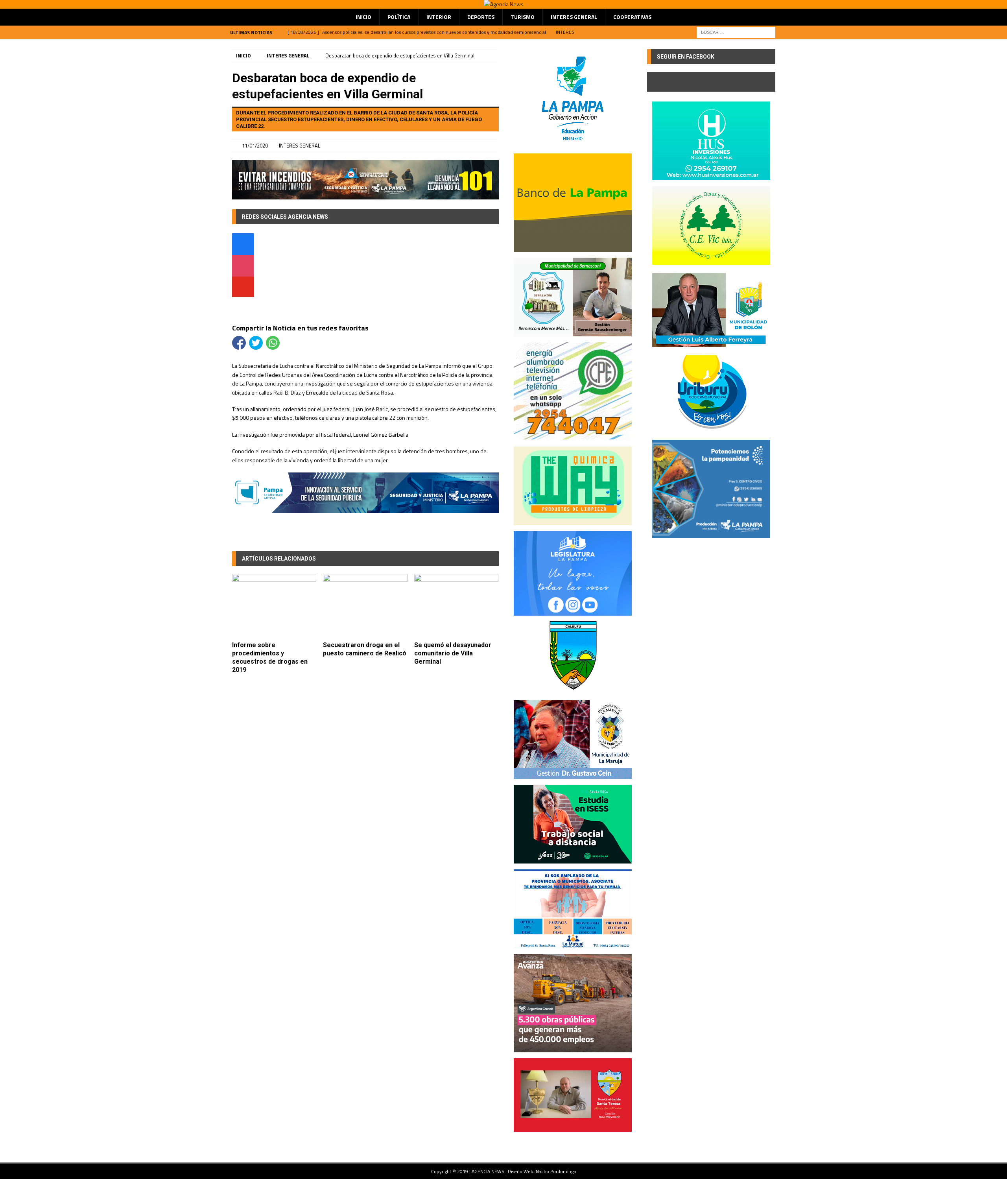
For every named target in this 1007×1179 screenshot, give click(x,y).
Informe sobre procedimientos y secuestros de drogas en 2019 (270, 657)
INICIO (363, 17)
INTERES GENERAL (574, 17)
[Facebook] (243, 245)
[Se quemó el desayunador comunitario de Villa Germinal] (456, 605)
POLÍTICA (398, 17)
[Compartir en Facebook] (239, 343)
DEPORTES (480, 17)
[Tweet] (256, 343)
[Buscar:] (736, 32)
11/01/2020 (255, 145)
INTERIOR (438, 17)
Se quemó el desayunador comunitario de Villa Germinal (452, 653)
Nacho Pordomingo (556, 1171)
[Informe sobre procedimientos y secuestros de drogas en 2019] (274, 605)
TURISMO (523, 17)
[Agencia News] (504, 4)
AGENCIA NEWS (488, 1171)
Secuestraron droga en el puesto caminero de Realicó (364, 649)
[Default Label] (243, 288)
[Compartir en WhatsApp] (273, 343)
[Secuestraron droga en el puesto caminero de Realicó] (365, 605)
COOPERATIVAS (632, 17)
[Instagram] (243, 267)
